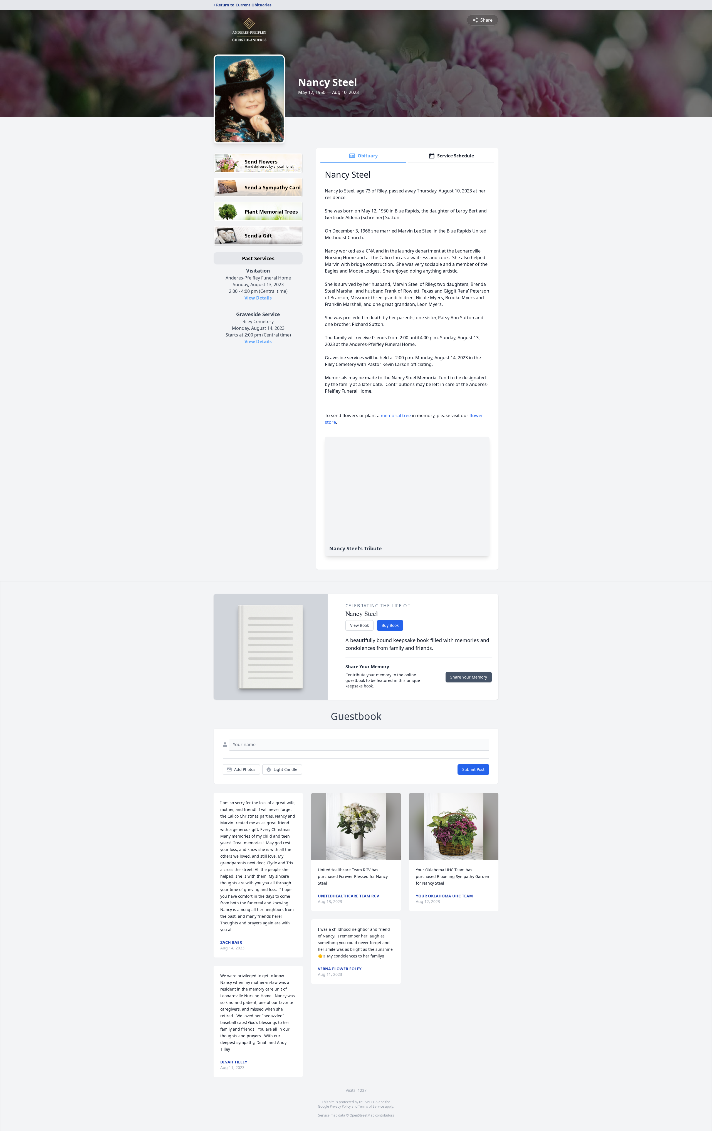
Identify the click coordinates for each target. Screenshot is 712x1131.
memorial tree (396, 415)
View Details (258, 298)
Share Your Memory (468, 677)
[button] (356, 826)
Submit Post (473, 769)
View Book (359, 625)
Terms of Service (371, 1106)
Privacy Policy (340, 1106)
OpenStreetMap (362, 1115)
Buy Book (390, 625)
